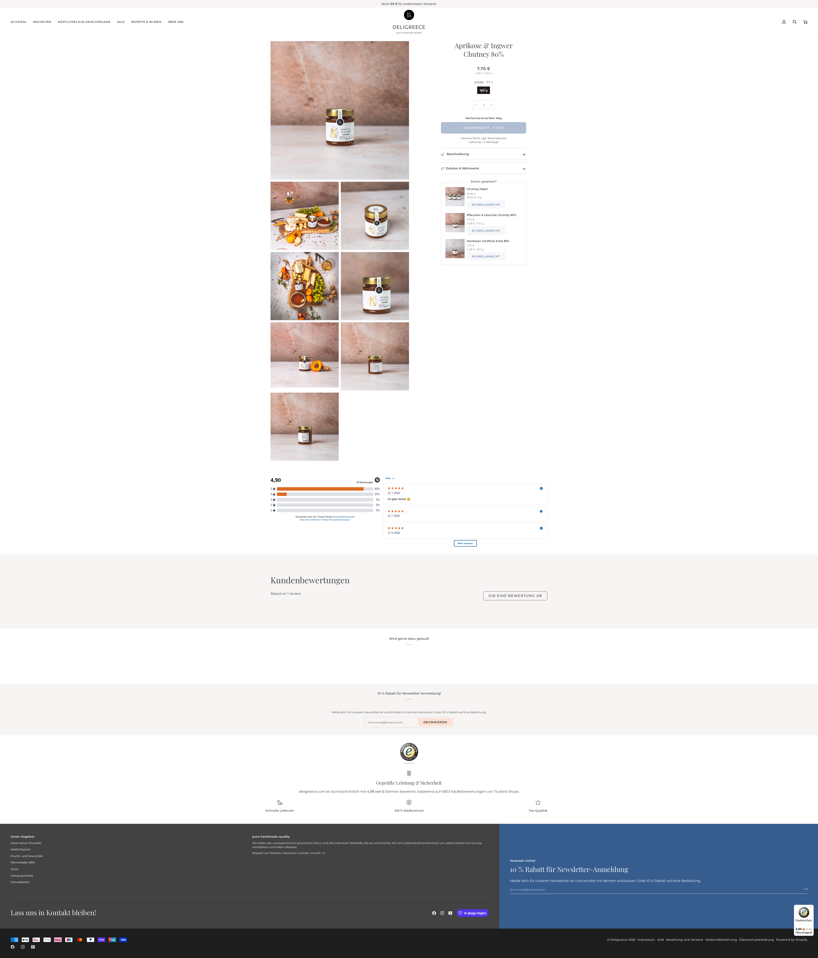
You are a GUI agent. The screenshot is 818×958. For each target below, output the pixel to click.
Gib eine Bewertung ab (515, 596)
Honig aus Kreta (22, 875)
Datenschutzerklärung (756, 939)
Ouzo (14, 869)
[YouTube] (450, 913)
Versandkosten (496, 138)
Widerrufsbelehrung (721, 939)
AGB (660, 939)
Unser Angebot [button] (22, 836)
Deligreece (618, 939)
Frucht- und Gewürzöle (27, 856)
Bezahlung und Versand (684, 939)
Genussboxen (20, 882)
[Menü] (811, 907)
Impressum (646, 939)
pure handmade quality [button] (271, 836)
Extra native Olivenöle (26, 843)
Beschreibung (457, 154)
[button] (20, 22)
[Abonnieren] (803, 889)
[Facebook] (434, 913)
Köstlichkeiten (21, 849)
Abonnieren (435, 722)
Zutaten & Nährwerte (462, 168)
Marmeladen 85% (23, 862)
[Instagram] (442, 913)
